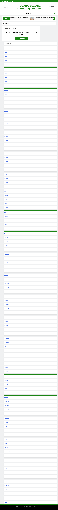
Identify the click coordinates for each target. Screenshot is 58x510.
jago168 (6, 191)
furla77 (5, 456)
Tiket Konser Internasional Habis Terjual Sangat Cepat (12, 17)
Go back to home (21, 38)
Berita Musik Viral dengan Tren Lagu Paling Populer (40, 1)
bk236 (5, 464)
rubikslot (6, 363)
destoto (6, 413)
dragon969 (6, 283)
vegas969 (6, 296)
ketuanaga (6, 329)
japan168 (6, 220)
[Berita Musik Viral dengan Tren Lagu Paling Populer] (26, 19)
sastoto (6, 447)
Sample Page (28, 13)
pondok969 (6, 401)
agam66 (6, 123)
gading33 (6, 418)
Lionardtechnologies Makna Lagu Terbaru (29, 7)
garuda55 (6, 472)
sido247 (6, 443)
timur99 (6, 258)
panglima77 (6, 245)
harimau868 (7, 451)
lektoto (5, 346)
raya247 (6, 371)
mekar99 (6, 376)
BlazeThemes (18, 507)
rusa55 (5, 502)
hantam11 (6, 430)
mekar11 (6, 48)
